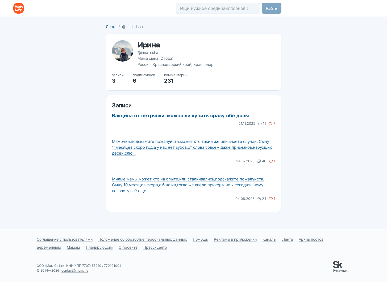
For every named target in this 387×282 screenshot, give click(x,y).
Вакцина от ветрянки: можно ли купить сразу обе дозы (180, 115)
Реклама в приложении (235, 239)
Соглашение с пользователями (65, 239)
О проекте (128, 247)
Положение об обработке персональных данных (142, 239)
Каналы (269, 239)
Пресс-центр (155, 247)
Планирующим (99, 247)
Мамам (73, 247)
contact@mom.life (74, 270)
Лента (111, 26)
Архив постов (311, 239)
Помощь (200, 239)
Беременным (49, 247)
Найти (271, 8)
